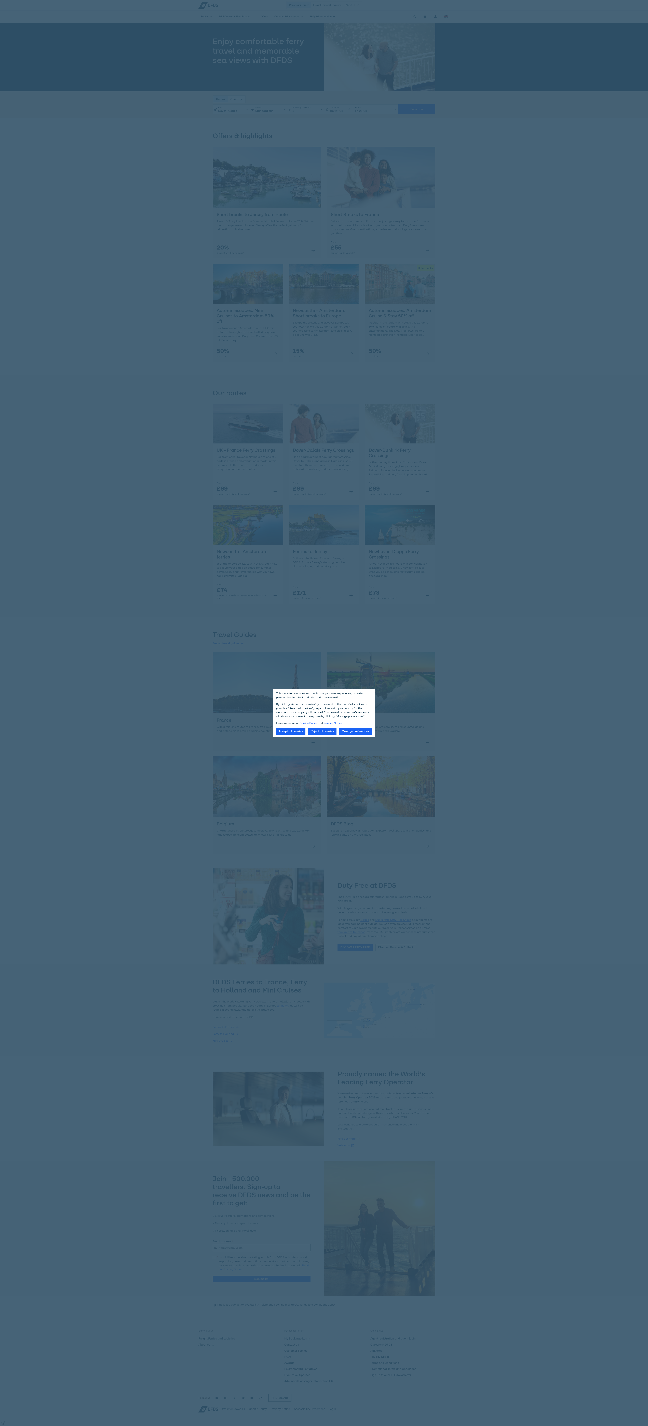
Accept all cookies (291, 731)
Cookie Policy (308, 723)
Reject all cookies (322, 731)
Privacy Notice (332, 723)
